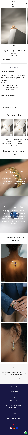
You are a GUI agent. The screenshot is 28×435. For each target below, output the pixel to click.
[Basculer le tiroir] (2, 3)
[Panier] (26, 4)
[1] (15, 45)
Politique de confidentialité (14, 407)
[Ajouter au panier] (11, 135)
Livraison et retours (14, 400)
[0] (13, 45)
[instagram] (15, 394)
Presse (14, 416)
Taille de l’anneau (5, 59)
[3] (16, 145)
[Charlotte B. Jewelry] (14, 4)
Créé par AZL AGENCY (14, 432)
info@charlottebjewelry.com (14, 420)
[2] (15, 145)
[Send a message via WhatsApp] (25, 432)
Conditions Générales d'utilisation (14, 405)
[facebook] (13, 394)
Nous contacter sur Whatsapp (14, 418)
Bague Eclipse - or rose (14, 50)
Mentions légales (14, 409)
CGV (14, 402)
